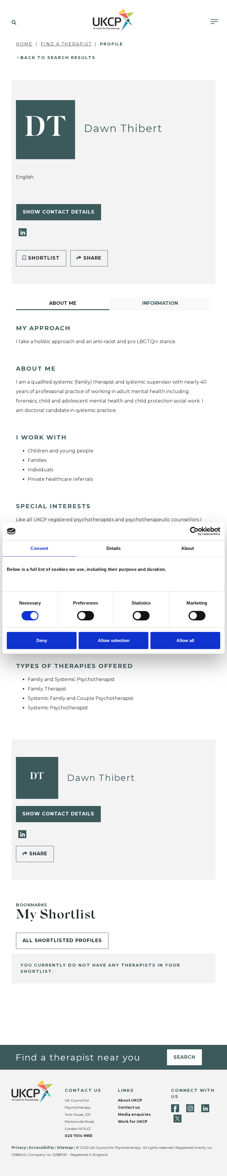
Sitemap (65, 1147)
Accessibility (41, 1147)
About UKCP (130, 1100)
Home (24, 44)
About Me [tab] (62, 303)
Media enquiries (134, 1114)
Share (91, 258)
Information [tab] (160, 303)
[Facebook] (175, 1108)
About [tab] (187, 548)
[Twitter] (177, 1118)
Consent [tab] (39, 548)
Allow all (185, 640)
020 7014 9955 (78, 1135)
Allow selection (113, 640)
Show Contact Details (59, 212)
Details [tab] (113, 548)
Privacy (19, 1147)
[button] (12, 22)
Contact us (129, 1107)
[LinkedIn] (22, 232)
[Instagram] (190, 1108)
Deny (41, 640)
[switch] (85, 615)
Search (184, 1057)
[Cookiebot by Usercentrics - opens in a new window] (194, 531)
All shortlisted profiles (62, 940)
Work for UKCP (132, 1121)
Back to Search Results (57, 57)
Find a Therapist (66, 44)
